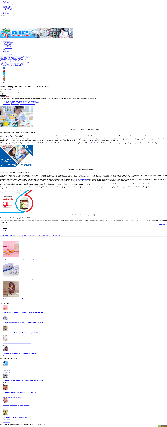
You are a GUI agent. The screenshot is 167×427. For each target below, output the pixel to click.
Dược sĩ (93, 143)
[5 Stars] (4, 91)
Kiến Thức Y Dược (7, 7)
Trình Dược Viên (8, 9)
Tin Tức (4, 11)
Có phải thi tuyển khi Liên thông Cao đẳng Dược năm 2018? (14, 235)
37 (9, 382)
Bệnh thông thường (7, 6)
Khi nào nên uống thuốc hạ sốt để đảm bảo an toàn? (10, 58)
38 (9, 407)
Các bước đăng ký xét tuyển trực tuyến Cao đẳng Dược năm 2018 (19, 101)
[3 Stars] (2, 91)
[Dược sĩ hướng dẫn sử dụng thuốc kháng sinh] (5, 414)
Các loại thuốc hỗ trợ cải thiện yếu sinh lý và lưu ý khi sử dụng (19, 392)
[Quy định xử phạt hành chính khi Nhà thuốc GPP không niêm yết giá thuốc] (5, 377)
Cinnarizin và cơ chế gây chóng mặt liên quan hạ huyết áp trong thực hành (15, 56)
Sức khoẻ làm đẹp (6, 12)
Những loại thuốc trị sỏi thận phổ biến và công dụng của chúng (13, 63)
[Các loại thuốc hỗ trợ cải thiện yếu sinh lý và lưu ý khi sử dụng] (5, 390)
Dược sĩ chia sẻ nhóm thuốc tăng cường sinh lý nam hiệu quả (12, 64)
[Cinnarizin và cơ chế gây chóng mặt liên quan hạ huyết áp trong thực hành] (11, 276)
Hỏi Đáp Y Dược (6, 13)
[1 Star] (0, 91)
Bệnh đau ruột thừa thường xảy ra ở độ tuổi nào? (16, 405)
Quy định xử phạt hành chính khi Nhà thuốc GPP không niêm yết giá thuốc (23, 380)
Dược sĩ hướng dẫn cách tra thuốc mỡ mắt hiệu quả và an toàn (13, 60)
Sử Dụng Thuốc (8, 5)
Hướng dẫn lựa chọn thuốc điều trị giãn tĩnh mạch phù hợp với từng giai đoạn (16, 62)
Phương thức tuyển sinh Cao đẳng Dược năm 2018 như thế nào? (19, 104)
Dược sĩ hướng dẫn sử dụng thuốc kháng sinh (15, 417)
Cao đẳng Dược (6, 136)
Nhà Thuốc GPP (8, 8)
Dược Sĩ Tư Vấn (6, 2)
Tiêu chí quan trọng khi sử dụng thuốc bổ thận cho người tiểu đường (14, 57)
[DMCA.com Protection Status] (162, 426)
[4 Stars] (3, 91)
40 (9, 419)
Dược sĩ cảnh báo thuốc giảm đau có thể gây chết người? (18, 367)
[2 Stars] (1, 91)
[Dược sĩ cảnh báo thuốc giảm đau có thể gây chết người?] (5, 365)
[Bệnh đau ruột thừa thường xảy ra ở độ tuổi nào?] (5, 402)
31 (9, 370)
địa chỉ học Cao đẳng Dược (81, 179)
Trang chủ (5, 1)
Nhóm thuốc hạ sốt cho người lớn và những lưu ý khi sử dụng (13, 59)
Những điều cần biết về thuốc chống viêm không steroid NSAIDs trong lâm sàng (16, 54)
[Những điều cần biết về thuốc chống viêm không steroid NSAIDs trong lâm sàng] (11, 256)
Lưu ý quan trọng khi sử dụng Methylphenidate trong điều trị (12, 65)
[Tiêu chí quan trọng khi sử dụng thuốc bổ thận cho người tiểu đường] (11, 296)
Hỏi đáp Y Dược (163, 224)
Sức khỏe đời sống (9, 3)
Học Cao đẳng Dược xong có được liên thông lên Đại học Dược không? (21, 102)
